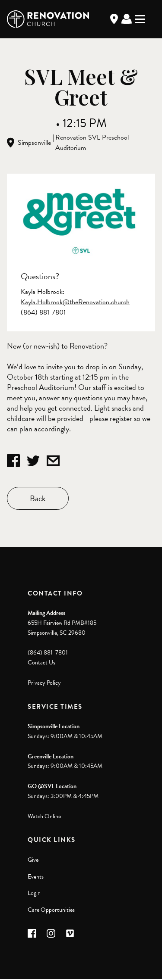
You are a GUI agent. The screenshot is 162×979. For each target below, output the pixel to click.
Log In (126, 19)
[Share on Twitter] (33, 460)
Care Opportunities (51, 909)
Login (34, 893)
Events (36, 876)
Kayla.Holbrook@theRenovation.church (75, 302)
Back (38, 498)
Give (33, 859)
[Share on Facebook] (13, 460)
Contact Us (41, 662)
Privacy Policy (44, 682)
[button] (32, 933)
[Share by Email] (53, 460)
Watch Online (44, 816)
